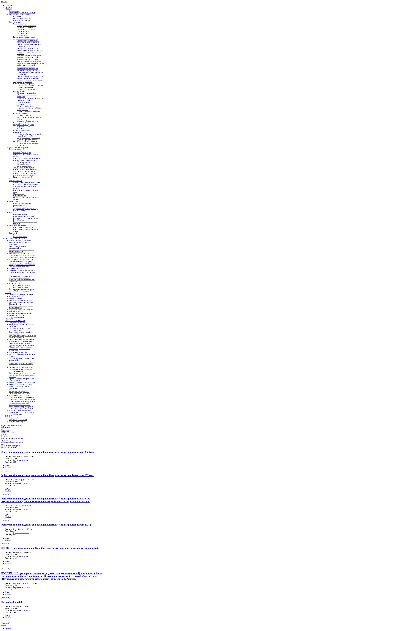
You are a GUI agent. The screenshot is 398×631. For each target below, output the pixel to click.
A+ (2, 2)
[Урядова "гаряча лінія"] (4, 436)
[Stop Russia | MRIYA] (9, 432)
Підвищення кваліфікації (21, 460)
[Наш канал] (5, 427)
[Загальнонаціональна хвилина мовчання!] (14, 440)
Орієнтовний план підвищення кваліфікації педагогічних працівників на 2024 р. (46, 524)
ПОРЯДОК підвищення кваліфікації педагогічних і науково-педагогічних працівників (50, 548)
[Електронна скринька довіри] (12, 425)
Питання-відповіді (11, 602)
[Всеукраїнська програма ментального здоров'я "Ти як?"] (14, 447)
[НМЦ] (3, 434)
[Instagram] (5, 431)
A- (6, 2)
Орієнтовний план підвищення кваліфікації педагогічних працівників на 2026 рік (47, 452)
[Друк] (7, 465)
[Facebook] (5, 429)
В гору (3, 625)
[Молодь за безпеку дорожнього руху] (14, 444)
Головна (8, 628)
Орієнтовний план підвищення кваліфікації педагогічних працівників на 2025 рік (47, 475)
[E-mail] (8, 467)
